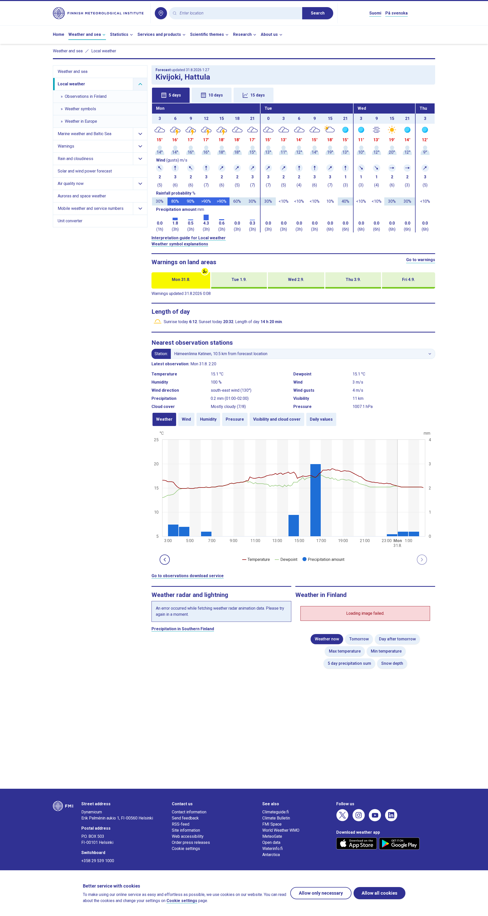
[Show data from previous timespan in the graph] (165, 560)
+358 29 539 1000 (97, 860)
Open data (271, 842)
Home (58, 34)
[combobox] (239, 13)
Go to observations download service (187, 575)
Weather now (327, 639)
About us (269, 34)
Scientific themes (207, 34)
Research (242, 34)
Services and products (159, 34)
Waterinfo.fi (272, 848)
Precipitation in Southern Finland (182, 628)
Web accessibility (188, 836)
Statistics (119, 34)
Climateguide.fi (275, 812)
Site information (186, 830)
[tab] (171, 95)
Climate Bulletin (276, 818)
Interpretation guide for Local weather (188, 237)
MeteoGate (272, 836)
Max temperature (345, 651)
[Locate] (161, 13)
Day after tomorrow (397, 639)
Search (318, 13)
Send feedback (185, 818)
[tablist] (293, 95)
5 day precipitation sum (349, 663)
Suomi (375, 13)
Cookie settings (186, 848)
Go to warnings (420, 259)
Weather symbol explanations (179, 244)
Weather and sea (84, 34)
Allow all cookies (379, 893)
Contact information (189, 812)
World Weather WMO (280, 830)
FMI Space (272, 824)
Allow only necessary (321, 893)
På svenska (396, 13)
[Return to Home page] (99, 13)
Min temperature (386, 651)
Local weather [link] (103, 51)
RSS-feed (180, 824)
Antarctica (271, 854)
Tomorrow (359, 639)
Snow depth (392, 663)
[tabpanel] (293, 168)
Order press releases (191, 842)
